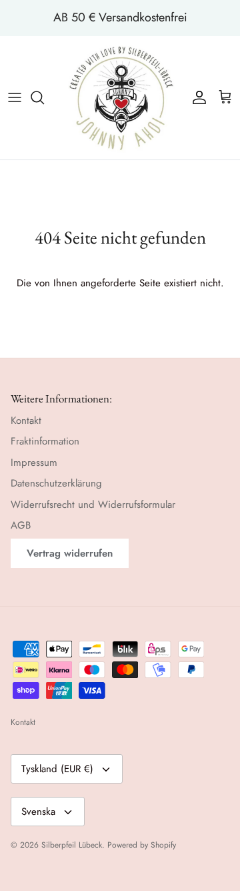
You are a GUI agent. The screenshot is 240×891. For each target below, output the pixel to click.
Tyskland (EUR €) (57, 769)
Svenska (38, 811)
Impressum (34, 462)
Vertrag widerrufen (70, 553)
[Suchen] (44, 97)
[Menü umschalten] (14, 97)
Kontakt (26, 420)
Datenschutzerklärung (56, 483)
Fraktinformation (45, 441)
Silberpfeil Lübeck (71, 845)
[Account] (196, 97)
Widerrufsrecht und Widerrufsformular (93, 504)
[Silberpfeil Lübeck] (120, 98)
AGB (21, 525)
